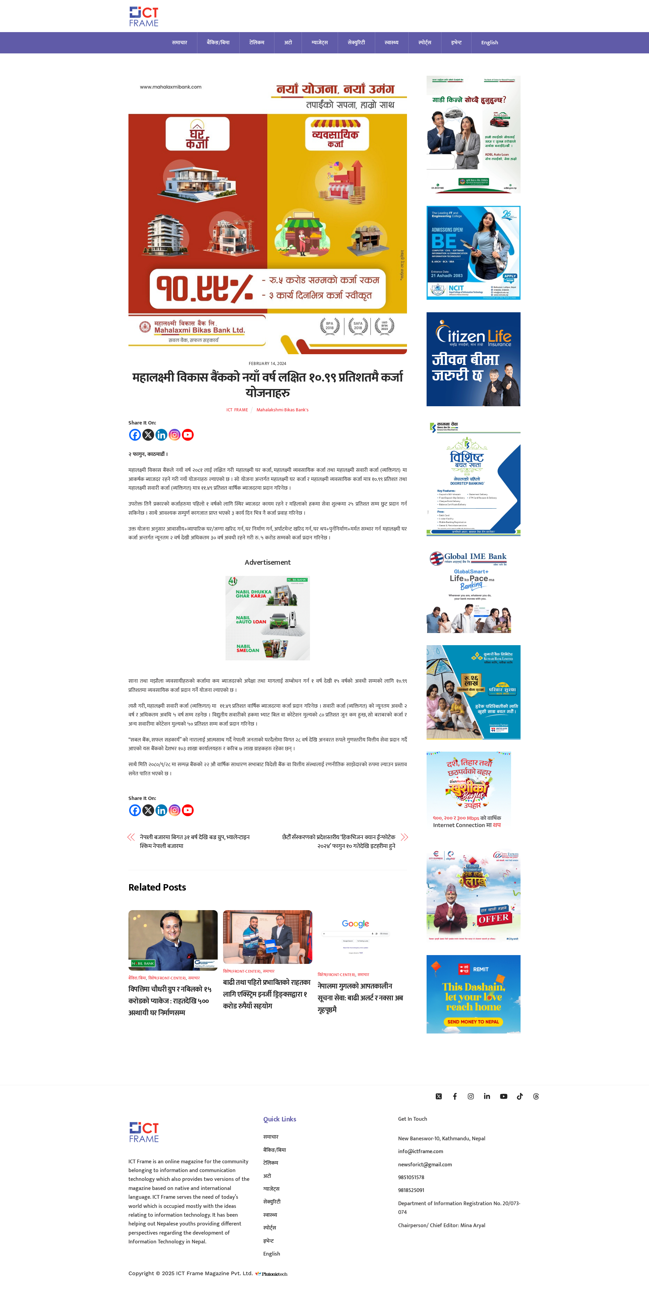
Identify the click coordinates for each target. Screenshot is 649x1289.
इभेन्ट (456, 42)
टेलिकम (256, 42)
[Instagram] (175, 435)
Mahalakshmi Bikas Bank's (283, 410)
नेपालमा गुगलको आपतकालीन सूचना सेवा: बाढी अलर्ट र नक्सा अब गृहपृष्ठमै (360, 998)
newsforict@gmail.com (425, 1164)
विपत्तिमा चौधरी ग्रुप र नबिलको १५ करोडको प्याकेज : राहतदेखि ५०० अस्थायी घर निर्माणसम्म (169, 1001)
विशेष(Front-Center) (167, 978)
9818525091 (411, 1190)
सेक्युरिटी (356, 42)
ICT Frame (237, 410)
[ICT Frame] (143, 30)
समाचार (179, 42)
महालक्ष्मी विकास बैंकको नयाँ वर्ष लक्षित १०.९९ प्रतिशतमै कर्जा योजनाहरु (268, 385)
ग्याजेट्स (320, 42)
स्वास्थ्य (392, 42)
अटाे (288, 42)
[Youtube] (188, 435)
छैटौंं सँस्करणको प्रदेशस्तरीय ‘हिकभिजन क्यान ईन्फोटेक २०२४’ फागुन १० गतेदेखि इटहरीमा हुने (338, 842)
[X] (148, 435)
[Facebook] (135, 435)
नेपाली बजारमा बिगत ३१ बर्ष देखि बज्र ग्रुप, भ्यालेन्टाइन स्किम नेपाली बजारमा (195, 842)
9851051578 (411, 1177)
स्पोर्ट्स (424, 42)
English (489, 42)
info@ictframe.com (420, 1151)
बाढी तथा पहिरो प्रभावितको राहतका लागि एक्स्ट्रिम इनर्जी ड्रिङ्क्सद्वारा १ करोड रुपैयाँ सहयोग (267, 994)
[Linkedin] (161, 435)
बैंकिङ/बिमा (218, 42)
